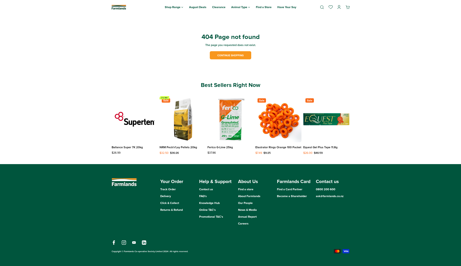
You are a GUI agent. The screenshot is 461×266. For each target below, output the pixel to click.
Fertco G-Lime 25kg (220, 147)
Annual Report (247, 217)
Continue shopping (230, 55)
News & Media (247, 210)
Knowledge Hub (209, 203)
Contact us (206, 189)
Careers (243, 223)
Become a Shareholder (292, 196)
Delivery (165, 196)
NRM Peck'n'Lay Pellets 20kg (178, 147)
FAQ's (203, 196)
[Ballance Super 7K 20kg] (135, 119)
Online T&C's (207, 210)
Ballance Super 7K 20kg (127, 147)
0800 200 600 (325, 189)
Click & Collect (169, 203)
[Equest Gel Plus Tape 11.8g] (326, 119)
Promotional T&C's (211, 217)
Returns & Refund (171, 210)
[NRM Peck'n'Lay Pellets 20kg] (183, 119)
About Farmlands (249, 196)
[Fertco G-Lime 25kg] (230, 119)
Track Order (168, 189)
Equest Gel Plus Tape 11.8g (320, 147)
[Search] (322, 7)
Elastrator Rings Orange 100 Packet (278, 147)
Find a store (245, 189)
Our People (245, 203)
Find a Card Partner (289, 189)
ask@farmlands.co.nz (330, 196)
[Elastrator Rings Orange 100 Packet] (278, 119)
